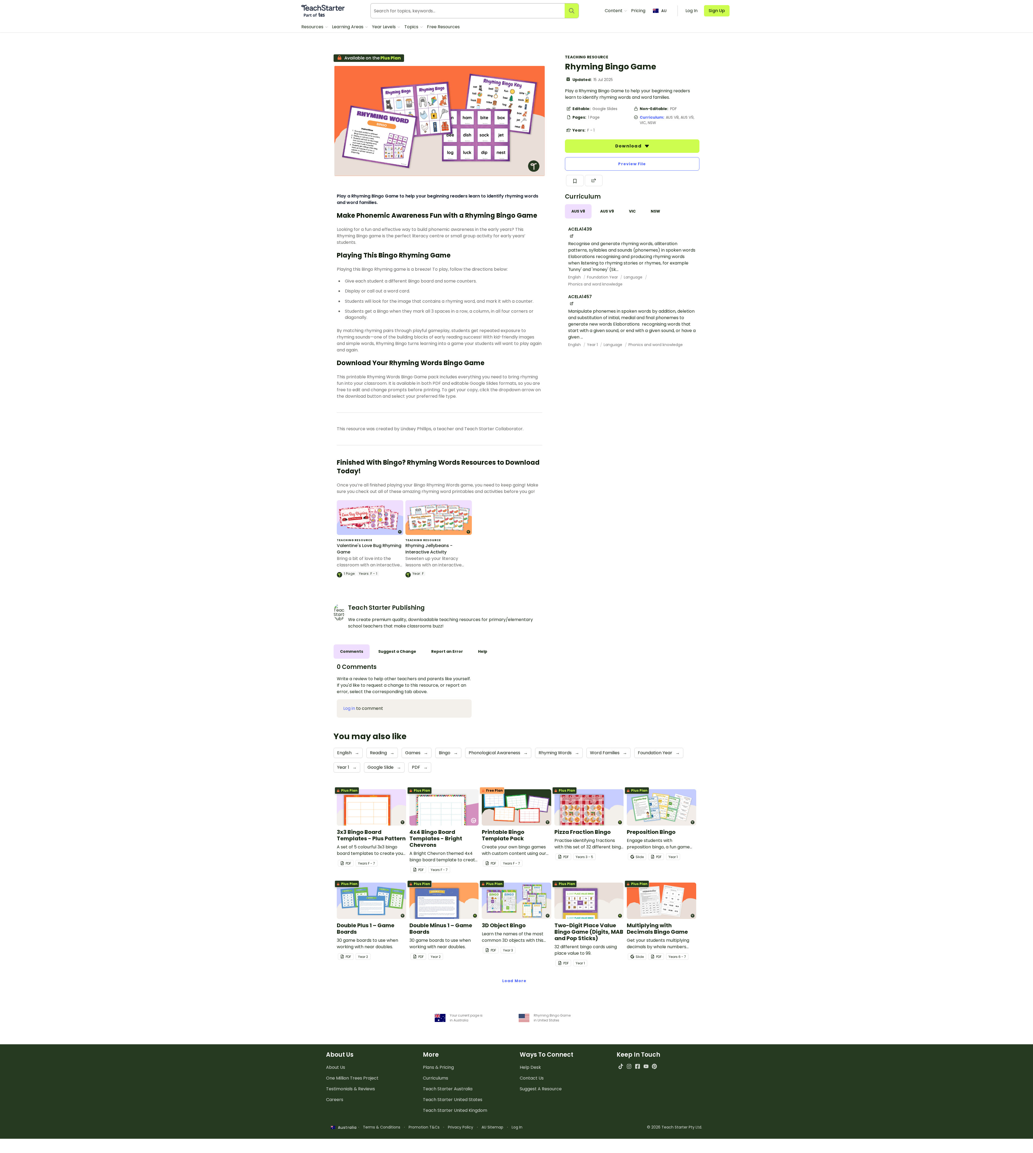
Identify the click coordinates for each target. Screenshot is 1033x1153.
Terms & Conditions (381, 1127)
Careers (334, 1099)
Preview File (632, 164)
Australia (346, 1127)
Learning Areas (348, 27)
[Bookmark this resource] (575, 180)
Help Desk (530, 1067)
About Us (335, 1067)
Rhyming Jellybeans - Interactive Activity (428, 548)
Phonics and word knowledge (595, 284)
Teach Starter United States (452, 1099)
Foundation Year (603, 277)
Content (614, 11)
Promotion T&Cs (424, 1127)
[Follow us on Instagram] (629, 1066)
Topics (411, 27)
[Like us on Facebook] (637, 1066)
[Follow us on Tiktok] (621, 1066)
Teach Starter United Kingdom (455, 1110)
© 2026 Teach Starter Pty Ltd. (674, 1127)
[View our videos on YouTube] (646, 1066)
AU (664, 10)
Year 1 (593, 344)
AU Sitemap (492, 1127)
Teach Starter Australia (447, 1089)
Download (629, 146)
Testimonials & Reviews (350, 1089)
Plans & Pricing (438, 1067)
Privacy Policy (460, 1127)
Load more (514, 980)
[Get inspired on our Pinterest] (654, 1066)
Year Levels (384, 27)
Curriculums (435, 1078)
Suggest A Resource (541, 1089)
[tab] (578, 211)
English (575, 277)
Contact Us (532, 1078)
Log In (517, 1127)
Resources (312, 27)
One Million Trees (352, 1078)
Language (633, 277)
